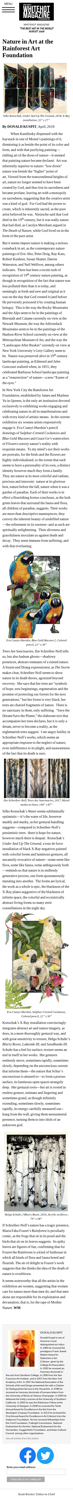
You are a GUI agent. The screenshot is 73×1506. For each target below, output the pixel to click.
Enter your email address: (21, 1467)
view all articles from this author (22, 1438)
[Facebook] (27, 1455)
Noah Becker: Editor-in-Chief (36, 1494)
